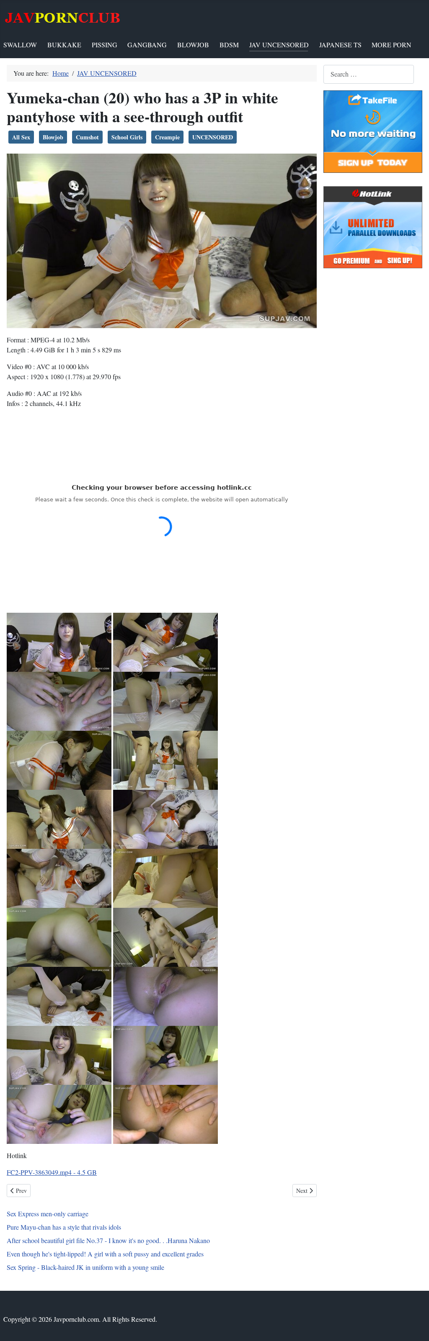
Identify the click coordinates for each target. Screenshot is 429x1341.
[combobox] (368, 74)
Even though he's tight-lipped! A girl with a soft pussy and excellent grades (105, 1253)
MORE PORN (391, 44)
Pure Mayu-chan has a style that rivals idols (64, 1227)
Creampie (167, 137)
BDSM (229, 44)
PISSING (104, 44)
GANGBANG (147, 44)
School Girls (126, 137)
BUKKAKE (64, 44)
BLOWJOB (193, 44)
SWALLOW (20, 44)
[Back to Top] (414, 1325)
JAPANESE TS (340, 44)
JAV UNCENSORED (279, 44)
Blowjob (53, 137)
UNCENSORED (212, 137)
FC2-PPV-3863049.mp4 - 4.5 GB (52, 1172)
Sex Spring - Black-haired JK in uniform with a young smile (85, 1267)
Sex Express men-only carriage (47, 1213)
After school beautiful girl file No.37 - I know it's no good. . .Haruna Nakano (108, 1240)
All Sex (21, 137)
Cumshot (87, 137)
